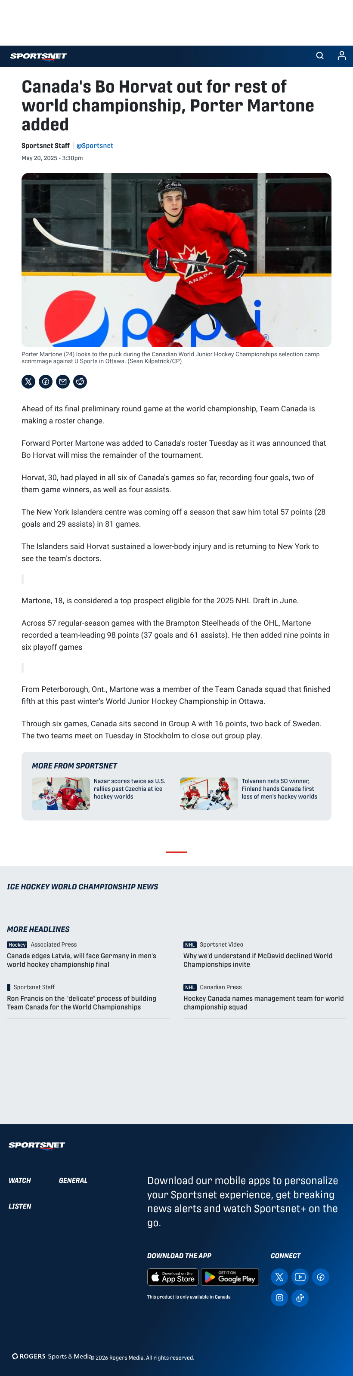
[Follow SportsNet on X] (279, 1277)
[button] (320, 56)
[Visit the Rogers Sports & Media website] (52, 1356)
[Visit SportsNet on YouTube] (300, 1277)
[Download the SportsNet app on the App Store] (173, 1277)
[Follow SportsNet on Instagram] (279, 1297)
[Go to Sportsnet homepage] (38, 57)
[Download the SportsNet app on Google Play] (230, 1277)
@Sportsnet (95, 146)
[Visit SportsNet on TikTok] (300, 1297)
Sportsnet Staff (46, 146)
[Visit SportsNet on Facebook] (320, 1277)
